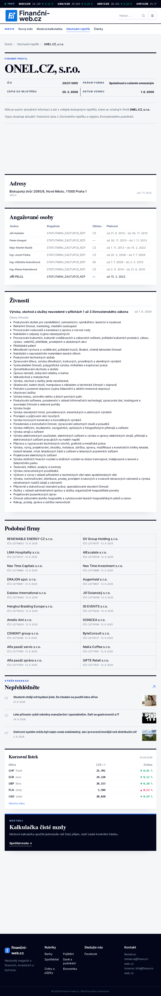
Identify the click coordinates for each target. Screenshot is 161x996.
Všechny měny (17, 803)
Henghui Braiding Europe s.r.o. (30, 606)
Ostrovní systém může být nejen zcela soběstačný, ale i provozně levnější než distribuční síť (75, 731)
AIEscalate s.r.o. (95, 552)
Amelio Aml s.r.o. (19, 620)
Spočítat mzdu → (20, 843)
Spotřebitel (52, 959)
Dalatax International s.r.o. (27, 593)
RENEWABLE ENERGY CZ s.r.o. (30, 539)
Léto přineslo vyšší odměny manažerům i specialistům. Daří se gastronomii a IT (66, 714)
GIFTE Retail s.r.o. (96, 660)
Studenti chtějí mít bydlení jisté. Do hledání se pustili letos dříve (55, 697)
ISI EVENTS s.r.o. (95, 606)
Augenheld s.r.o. (95, 579)
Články (98, 29)
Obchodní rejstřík (78, 29)
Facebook (90, 954)
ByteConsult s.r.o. (96, 633)
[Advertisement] (80, 149)
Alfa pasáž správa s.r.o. (24, 660)
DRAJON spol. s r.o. (22, 579)
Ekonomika (70, 968)
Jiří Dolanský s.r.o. (97, 593)
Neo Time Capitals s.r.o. (25, 566)
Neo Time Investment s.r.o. (103, 566)
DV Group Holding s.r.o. (100, 539)
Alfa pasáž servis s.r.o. (24, 647)
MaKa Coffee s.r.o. (97, 647)
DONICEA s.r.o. (94, 620)
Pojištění (68, 954)
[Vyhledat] (143, 15)
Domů (8, 44)
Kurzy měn (25, 29)
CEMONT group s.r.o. (23, 633)
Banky (49, 954)
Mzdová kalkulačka (49, 29)
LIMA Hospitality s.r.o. (23, 552)
